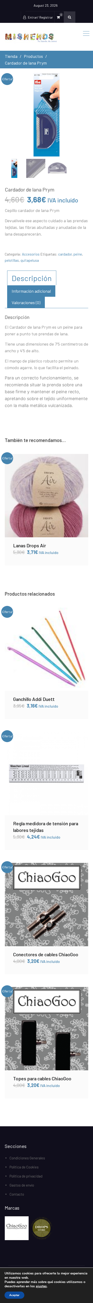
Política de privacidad (26, 1176)
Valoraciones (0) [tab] (26, 302)
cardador (65, 254)
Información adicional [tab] (31, 291)
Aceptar (14, 1295)
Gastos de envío (22, 1185)
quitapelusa (30, 260)
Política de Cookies (24, 1167)
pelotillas (12, 260)
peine (77, 254)
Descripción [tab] (32, 277)
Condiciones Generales (27, 1158)
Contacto (17, 1194)
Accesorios (31, 254)
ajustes (41, 1286)
